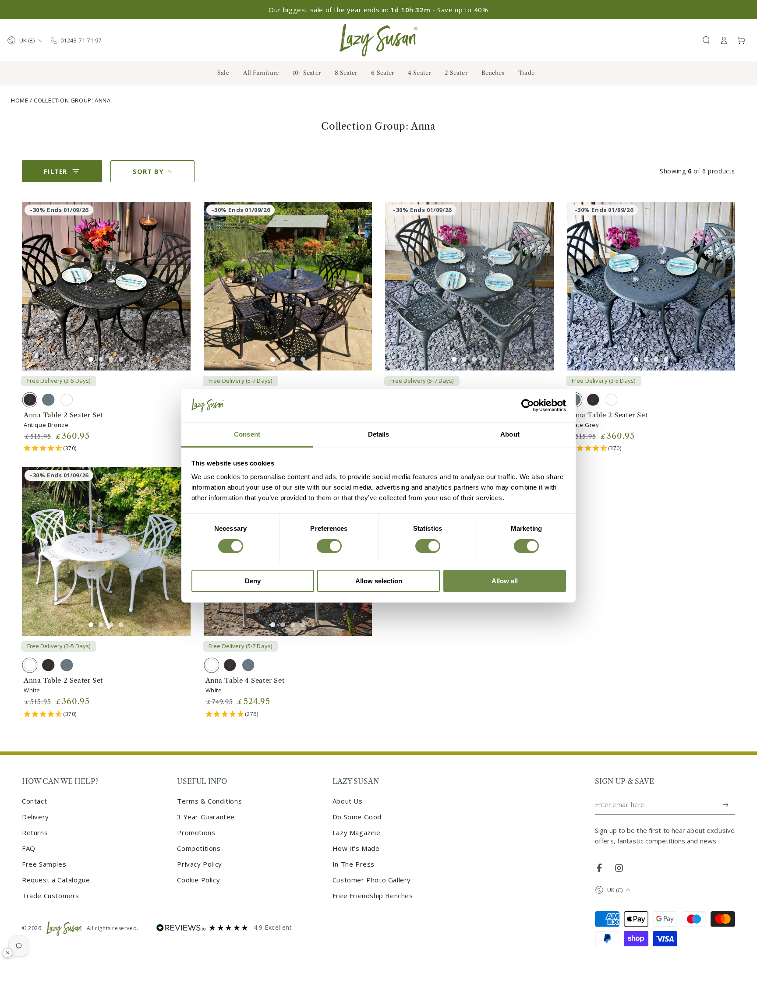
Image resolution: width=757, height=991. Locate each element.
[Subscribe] (726, 805)
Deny (253, 581)
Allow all (505, 581)
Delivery (35, 816)
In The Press (354, 864)
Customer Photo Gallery (372, 879)
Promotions (196, 832)
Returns (35, 832)
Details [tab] (378, 434)
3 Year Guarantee (206, 816)
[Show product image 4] (121, 359)
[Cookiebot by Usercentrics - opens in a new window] (527, 405)
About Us (348, 801)
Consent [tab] (247, 434)
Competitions (198, 848)
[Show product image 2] (101, 359)
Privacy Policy (199, 864)
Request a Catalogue (56, 879)
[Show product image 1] (90, 359)
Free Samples (44, 864)
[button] (706, 40)
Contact (34, 801)
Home (19, 100)
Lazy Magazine (357, 832)
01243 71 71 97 (81, 40)
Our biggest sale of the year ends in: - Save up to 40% (378, 9)
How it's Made (356, 848)
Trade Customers (50, 895)
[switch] (329, 546)
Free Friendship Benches (373, 895)
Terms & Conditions (209, 801)
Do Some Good (357, 816)
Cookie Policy (198, 879)
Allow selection (378, 581)
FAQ (28, 848)
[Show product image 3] (111, 359)
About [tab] (510, 434)
